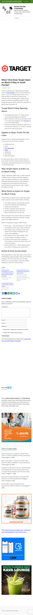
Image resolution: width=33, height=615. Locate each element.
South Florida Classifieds (19, 7)
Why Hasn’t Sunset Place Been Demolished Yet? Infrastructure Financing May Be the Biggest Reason (15, 478)
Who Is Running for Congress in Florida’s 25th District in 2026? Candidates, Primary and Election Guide (16, 462)
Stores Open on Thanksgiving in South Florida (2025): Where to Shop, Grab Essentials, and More (8, 273)
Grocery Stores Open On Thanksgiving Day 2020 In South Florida (23, 271)
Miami (6, 150)
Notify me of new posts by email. (12, 332)
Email (4, 323)
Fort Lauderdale (9, 148)
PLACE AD (26, 1)
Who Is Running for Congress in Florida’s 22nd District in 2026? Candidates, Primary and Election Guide (16, 455)
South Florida (10, 92)
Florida (26, 121)
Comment (5, 307)
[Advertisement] (16, 43)
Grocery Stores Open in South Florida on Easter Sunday (8, 284)
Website (4, 326)
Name (4, 320)
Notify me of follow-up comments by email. (15, 329)
